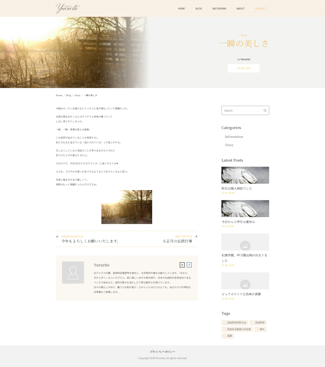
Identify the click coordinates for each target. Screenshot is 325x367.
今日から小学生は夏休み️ (238, 221)
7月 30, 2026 (228, 193)
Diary (244, 35)
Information (234, 136)
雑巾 (262, 329)
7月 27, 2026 (228, 226)
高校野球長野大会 (236, 322)
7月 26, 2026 (228, 265)
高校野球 (260, 322)
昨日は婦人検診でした (237, 188)
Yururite (245, 59)
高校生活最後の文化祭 (239, 329)
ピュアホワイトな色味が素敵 (241, 294)
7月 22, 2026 (228, 298)
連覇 (229, 336)
